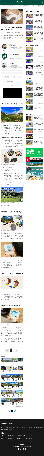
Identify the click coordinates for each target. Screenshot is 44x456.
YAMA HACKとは (3, 426)
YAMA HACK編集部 (13, 54)
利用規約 (10, 427)
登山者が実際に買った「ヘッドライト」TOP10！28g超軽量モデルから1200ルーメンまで (38, 88)
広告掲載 (7, 427)
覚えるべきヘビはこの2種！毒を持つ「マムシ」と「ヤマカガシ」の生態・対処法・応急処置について (38, 34)
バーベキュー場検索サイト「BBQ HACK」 (7, 436)
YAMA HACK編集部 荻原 (40, 56)
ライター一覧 (26, 426)
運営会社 (34, 426)
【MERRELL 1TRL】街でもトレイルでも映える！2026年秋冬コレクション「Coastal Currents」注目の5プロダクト (38, 119)
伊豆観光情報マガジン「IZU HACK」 (20, 436)
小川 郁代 (11, 63)
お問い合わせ (3, 427)
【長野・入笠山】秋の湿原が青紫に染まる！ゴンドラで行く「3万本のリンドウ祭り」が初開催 (38, 95)
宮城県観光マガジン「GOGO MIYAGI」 (7, 438)
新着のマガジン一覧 (20, 426)
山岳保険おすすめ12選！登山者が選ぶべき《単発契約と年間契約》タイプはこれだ (38, 27)
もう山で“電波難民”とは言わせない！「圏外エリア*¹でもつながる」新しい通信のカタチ (38, 66)
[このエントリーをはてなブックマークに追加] (15, 411)
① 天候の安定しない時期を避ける (9, 79)
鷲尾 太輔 (42, 62)
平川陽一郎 (11, 46)
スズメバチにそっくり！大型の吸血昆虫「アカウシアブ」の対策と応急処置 (38, 39)
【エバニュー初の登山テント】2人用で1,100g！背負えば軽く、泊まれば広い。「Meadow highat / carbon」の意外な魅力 (38, 108)
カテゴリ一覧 (14, 426)
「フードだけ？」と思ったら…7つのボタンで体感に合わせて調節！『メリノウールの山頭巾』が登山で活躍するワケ (38, 124)
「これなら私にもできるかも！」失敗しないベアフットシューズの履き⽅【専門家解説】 (38, 72)
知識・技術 (12, 413)
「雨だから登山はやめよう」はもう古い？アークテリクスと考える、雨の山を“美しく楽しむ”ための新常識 (38, 49)
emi (42, 40)
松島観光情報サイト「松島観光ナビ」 (33, 436)
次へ (16, 350)
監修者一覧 (31, 426)
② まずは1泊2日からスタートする (9, 81)
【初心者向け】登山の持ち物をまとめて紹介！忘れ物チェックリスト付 (38, 15)
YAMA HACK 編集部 (39, 50)
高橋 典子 (42, 125)
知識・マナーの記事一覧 (18, 5)
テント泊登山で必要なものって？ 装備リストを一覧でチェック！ (38, 21)
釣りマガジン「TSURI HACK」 (17, 435)
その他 (27, 90)
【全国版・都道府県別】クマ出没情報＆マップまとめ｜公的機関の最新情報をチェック (38, 60)
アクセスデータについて (39, 427)
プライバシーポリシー (16, 427)
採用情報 (38, 426)
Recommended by (18, 406)
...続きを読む (20, 49)
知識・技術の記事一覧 (10, 5)
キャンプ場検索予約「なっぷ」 (18, 438)
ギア (27, 109)
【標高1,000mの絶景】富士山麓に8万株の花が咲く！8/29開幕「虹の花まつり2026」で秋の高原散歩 (38, 83)
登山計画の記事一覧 (26, 5)
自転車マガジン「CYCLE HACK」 (28, 435)
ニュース (27, 84)
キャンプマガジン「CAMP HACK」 (6, 435)
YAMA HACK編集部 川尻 (40, 103)
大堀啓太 (42, 74)
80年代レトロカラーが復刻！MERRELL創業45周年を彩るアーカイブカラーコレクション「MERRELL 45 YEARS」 (38, 136)
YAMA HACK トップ (4, 5)
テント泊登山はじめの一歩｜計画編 (9, 76)
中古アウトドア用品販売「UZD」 (29, 438)
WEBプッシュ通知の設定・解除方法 (6, 429)
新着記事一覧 (9, 426)
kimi (42, 17)
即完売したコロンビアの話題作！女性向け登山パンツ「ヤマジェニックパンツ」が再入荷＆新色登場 (38, 101)
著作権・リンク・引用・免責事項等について (28, 427)
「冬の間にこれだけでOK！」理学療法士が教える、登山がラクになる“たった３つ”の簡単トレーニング (38, 55)
